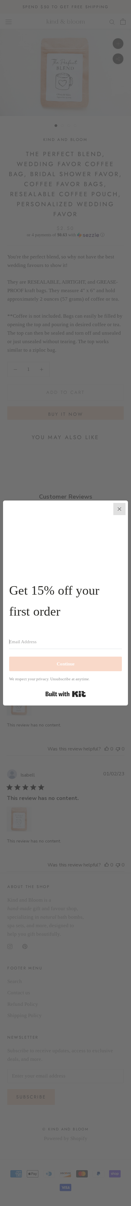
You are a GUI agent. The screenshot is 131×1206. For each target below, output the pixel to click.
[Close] (119, 509)
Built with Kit (65, 693)
